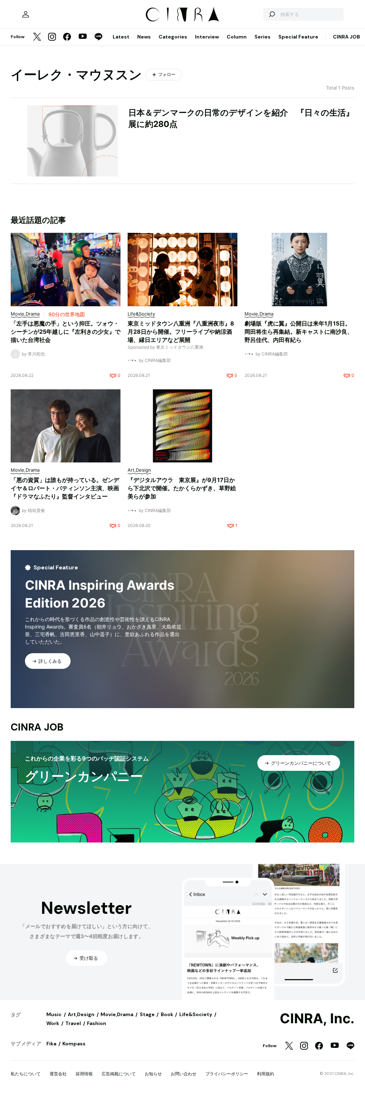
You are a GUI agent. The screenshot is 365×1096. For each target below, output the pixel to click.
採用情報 (84, 1073)
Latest (121, 37)
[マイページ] (25, 14)
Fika (51, 1043)
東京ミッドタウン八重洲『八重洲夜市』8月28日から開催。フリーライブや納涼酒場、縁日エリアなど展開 (181, 331)
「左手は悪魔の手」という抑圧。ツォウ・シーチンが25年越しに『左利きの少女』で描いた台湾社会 (65, 331)
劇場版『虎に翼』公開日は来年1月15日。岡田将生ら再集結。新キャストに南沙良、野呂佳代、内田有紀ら (299, 331)
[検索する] (271, 14)
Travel (73, 1023)
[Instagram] (52, 37)
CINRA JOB (346, 37)
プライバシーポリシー (226, 1073)
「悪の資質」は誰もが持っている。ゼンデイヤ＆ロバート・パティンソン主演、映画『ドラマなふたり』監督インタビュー (65, 488)
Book (167, 1014)
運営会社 (58, 1073)
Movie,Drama (117, 1014)
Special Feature (298, 37)
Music (54, 1014)
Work (52, 1023)
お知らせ (153, 1073)
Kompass (74, 1043)
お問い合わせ (183, 1073)
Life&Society (195, 1014)
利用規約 (265, 1073)
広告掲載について (119, 1073)
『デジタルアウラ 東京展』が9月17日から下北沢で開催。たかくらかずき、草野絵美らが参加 (182, 488)
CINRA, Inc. (317, 1018)
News (144, 37)
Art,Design (81, 1014)
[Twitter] (37, 37)
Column (237, 37)
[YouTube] (82, 37)
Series (263, 37)
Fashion (96, 1023)
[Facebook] (67, 37)
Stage (147, 1014)
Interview (207, 37)
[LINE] (98, 37)
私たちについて (26, 1073)
